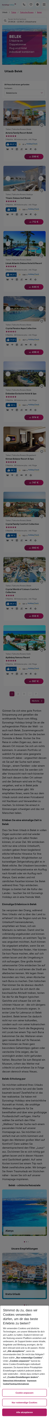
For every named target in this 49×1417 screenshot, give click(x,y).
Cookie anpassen (24, 1393)
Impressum (31, 1381)
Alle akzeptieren (24, 1412)
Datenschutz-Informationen (14, 1381)
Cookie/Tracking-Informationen (16, 1384)
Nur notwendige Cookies (24, 1403)
